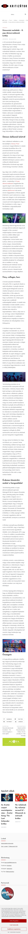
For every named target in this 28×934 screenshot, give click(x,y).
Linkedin (20, 721)
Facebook (9, 719)
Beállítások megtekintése (14, 929)
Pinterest (9, 721)
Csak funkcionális (14, 925)
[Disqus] (14, 768)
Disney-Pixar (15, 144)
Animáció (5, 27)
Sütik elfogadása (14, 921)
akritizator (9, 868)
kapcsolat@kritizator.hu (10, 862)
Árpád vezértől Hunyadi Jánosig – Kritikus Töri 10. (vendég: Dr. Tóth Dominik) (20, 731)
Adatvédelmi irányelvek (15, 932)
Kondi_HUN (13, 39)
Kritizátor (9, 865)
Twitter (20, 719)
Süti (8, 932)
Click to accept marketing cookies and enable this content (14, 645)
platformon (11, 190)
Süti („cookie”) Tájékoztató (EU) (9, 846)
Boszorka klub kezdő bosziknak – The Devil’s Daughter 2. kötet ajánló (8, 730)
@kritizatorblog (10, 871)
